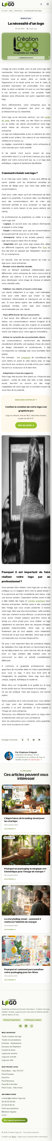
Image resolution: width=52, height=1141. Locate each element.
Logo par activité (9, 1057)
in (34, 740)
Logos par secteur (9, 1053)
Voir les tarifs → (26, 425)
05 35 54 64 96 (8, 1102)
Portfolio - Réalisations (11, 1043)
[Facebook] (20, 1026)
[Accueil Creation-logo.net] (8, 4)
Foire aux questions (10, 1108)
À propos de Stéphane (11, 1047)
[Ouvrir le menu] (47, 4)
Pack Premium (8, 1074)
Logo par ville (7, 1060)
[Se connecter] (41, 4)
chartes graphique (36, 601)
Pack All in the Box (9, 1084)
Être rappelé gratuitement (14, 1120)
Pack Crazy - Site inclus (12, 1088)
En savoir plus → (35, 760)
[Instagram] (31, 1026)
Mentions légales (9, 1112)
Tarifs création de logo (11, 1036)
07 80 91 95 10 (8, 1105)
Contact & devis (8, 1050)
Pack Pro (5, 1077)
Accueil (4, 11)
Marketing (18, 11)
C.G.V (4, 1115)
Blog (11, 11)
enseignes (25, 357)
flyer (45, 247)
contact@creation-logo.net (13, 1098)
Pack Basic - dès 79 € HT (12, 1071)
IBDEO (14, 1137)
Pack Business (8, 1081)
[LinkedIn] (26, 1026)
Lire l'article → (10, 829)
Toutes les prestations (11, 1040)
